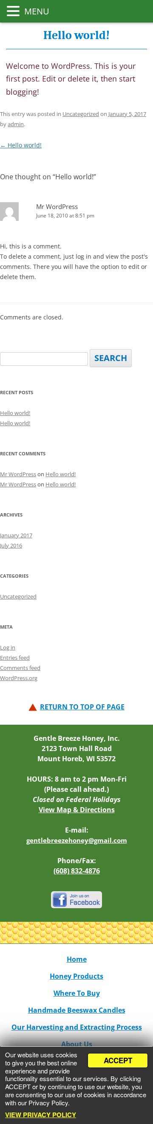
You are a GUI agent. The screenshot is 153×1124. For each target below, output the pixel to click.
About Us (76, 1044)
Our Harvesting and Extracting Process (76, 1027)
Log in (7, 647)
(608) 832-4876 (77, 870)
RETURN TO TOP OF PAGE (82, 707)
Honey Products (76, 976)
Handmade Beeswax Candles (76, 1010)
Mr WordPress (57, 206)
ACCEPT (118, 1060)
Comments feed (20, 668)
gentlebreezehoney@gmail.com (76, 840)
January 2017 (16, 535)
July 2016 (11, 545)
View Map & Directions (77, 809)
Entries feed (15, 657)
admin (16, 124)
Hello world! (21, 145)
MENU (35, 11)
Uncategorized (80, 114)
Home (77, 959)
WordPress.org (18, 678)
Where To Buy (77, 993)
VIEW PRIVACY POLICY (40, 1115)
